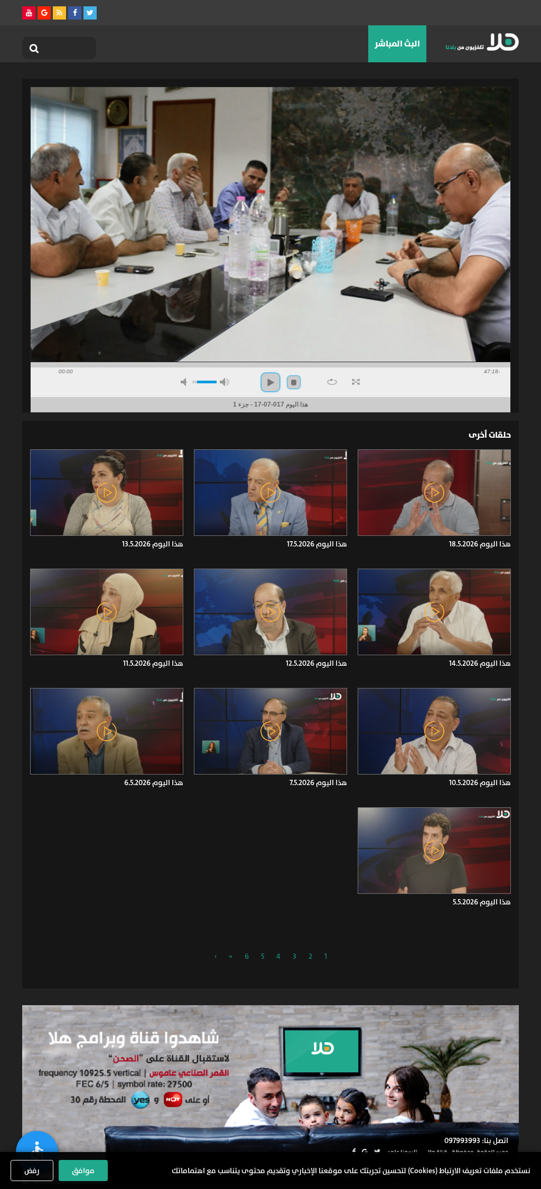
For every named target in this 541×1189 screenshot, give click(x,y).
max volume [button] (224, 382)
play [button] (270, 382)
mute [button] (185, 382)
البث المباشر (397, 43)
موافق (83, 1170)
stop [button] (293, 382)
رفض (32, 1170)
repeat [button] (332, 381)
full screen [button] (355, 381)
